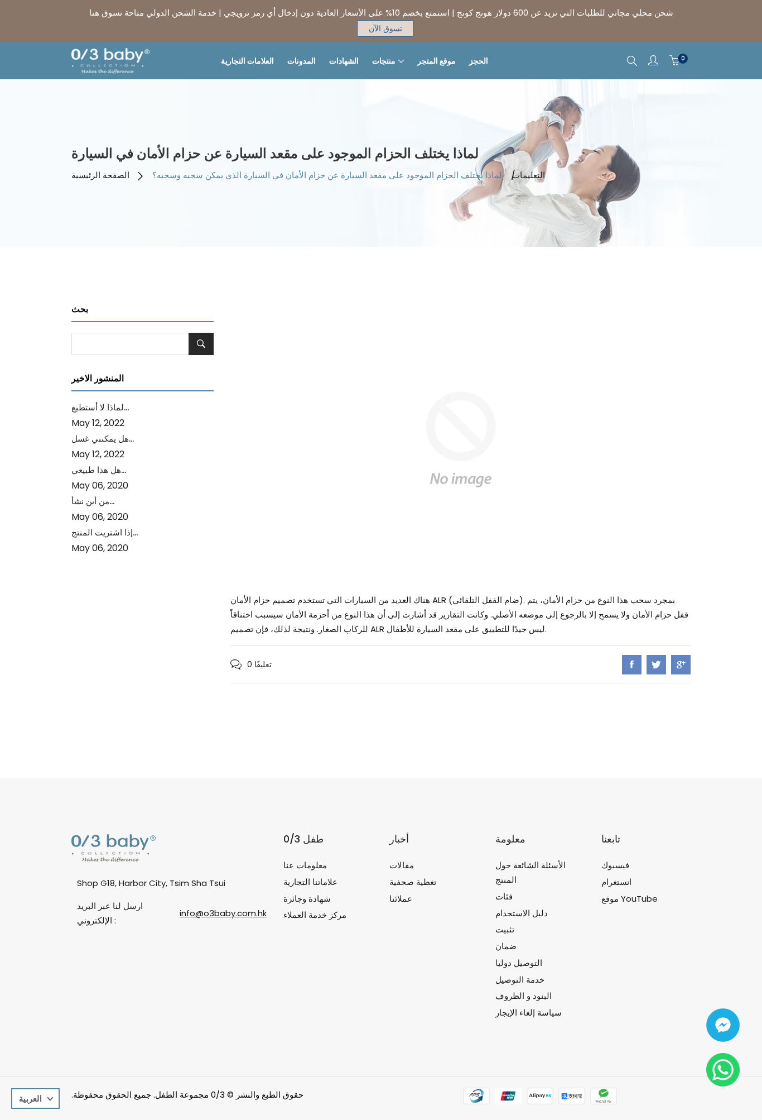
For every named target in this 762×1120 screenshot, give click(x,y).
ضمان (506, 946)
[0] (674, 60)
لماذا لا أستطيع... (100, 407)
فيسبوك (615, 865)
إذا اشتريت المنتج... (104, 532)
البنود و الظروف (523, 996)
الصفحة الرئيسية (100, 175)
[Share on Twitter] (656, 664)
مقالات (401, 865)
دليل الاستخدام (521, 913)
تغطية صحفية (412, 882)
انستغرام (616, 882)
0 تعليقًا (259, 664)
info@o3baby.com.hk (223, 913)
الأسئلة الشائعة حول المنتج (530, 872)
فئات (504, 896)
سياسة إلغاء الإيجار (528, 1012)
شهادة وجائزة (307, 898)
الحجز (478, 60)
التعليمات (528, 175)
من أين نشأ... (92, 501)
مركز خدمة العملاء (314, 915)
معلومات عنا (305, 865)
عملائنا (400, 898)
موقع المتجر (436, 60)
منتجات (384, 60)
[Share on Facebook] (632, 664)
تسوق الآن (385, 28)
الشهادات (344, 60)
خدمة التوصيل (519, 979)
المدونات (301, 60)
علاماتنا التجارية (310, 882)
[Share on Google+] (681, 664)
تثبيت (504, 929)
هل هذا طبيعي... (98, 470)
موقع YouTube (629, 898)
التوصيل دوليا (518, 963)
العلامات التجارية (247, 60)
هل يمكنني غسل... (102, 438)
